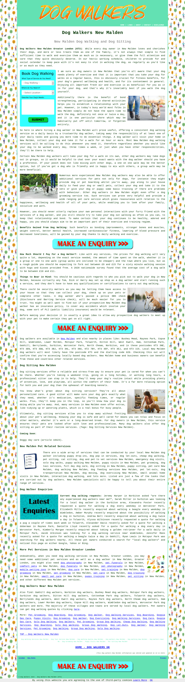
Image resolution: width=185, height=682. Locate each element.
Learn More (140, 680)
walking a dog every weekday (115, 506)
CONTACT (147, 25)
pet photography (111, 566)
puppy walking (75, 463)
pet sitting (135, 576)
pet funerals (113, 563)
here (76, 609)
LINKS (130, 25)
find (29, 592)
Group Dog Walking (108, 622)
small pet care (52, 576)
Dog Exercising (99, 618)
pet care (99, 573)
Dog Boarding (56, 615)
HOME (122, 25)
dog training (136, 573)
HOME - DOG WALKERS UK (92, 647)
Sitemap (22, 658)
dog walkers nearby (52, 540)
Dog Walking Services (120, 615)
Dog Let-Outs (119, 625)
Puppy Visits (42, 618)
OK (151, 680)
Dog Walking (60, 628)
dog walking (157, 130)
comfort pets (28, 566)
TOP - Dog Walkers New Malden (39, 634)
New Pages (31, 658)
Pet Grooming (36, 615)
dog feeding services (105, 469)
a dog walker (101, 559)
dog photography (71, 563)
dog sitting (97, 466)
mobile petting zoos (33, 569)
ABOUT (138, 25)
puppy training (95, 576)
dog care (73, 569)
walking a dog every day (143, 526)
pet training (110, 569)
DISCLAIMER (159, 25)
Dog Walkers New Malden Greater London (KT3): (51, 49)
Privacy (163, 658)
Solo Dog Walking (45, 622)
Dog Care (148, 618)
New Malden (68, 338)
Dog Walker (95, 615)
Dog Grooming (76, 615)
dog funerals (69, 566)
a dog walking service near (108, 533)
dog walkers (54, 156)
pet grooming (62, 573)
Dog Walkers (66, 622)
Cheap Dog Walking (135, 622)
